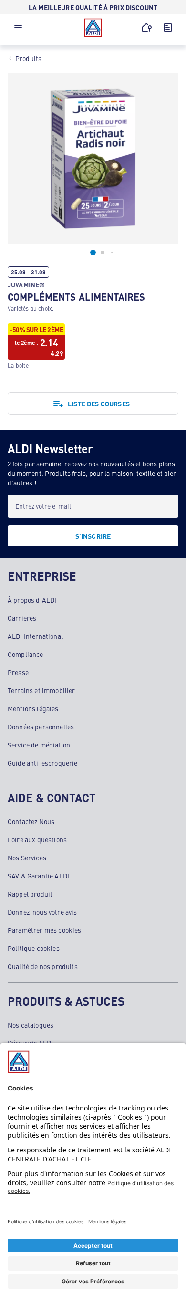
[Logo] (93, 27)
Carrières (22, 618)
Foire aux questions (37, 839)
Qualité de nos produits (43, 966)
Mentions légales (33, 708)
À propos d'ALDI (32, 600)
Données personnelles (41, 726)
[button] (18, 30)
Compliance (25, 654)
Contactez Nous (31, 821)
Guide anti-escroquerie (43, 762)
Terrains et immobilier (41, 690)
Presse (18, 672)
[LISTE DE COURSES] (168, 27)
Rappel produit (30, 893)
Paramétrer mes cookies (45, 930)
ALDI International (35, 636)
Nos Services (27, 857)
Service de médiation (39, 744)
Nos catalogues (30, 1024)
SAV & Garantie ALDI (38, 875)
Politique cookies (34, 948)
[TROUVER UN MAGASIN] (147, 27)
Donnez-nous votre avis (42, 912)
